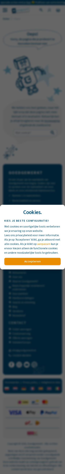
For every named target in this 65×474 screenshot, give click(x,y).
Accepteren (32, 261)
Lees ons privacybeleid (18, 235)
